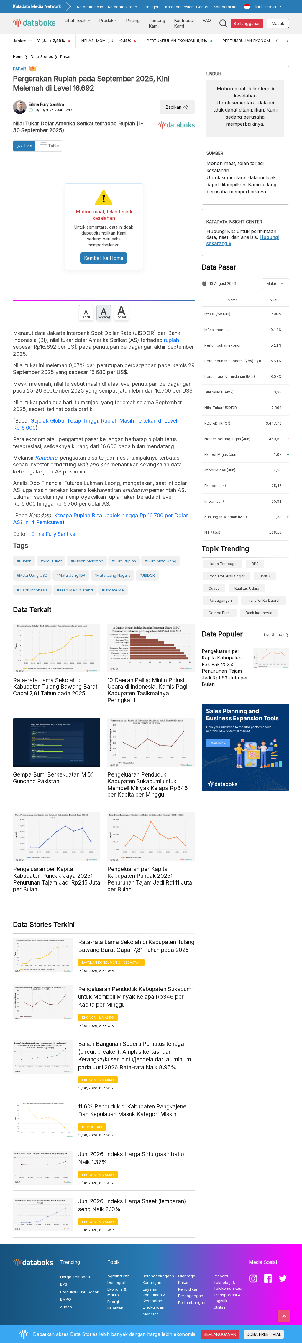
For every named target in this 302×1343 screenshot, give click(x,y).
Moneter (150, 1314)
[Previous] (276, 41)
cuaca (214, 588)
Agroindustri (118, 1276)
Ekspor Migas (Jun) (220, 454)
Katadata (46, 458)
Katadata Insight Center (187, 6)
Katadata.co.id (90, 6)
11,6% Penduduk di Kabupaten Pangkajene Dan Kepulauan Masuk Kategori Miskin (132, 1110)
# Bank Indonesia (32, 590)
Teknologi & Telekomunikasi (228, 1285)
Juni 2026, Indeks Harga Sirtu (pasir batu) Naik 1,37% (131, 1158)
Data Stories (42, 56)
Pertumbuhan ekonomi (224, 345)
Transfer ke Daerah (263, 600)
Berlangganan (247, 23)
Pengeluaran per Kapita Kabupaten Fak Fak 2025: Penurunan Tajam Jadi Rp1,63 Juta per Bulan (225, 667)
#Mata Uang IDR (70, 575)
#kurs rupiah (124, 561)
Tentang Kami (157, 23)
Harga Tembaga (223, 563)
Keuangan (152, 1282)
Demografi (92, 1127)
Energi (113, 1301)
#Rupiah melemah (87, 561)
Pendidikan (188, 1289)
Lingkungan (153, 1307)
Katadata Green (122, 6)
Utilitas (220, 1307)
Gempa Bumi (220, 613)
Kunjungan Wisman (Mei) (225, 517)
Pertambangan (191, 1302)
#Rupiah (24, 561)
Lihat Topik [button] (76, 20)
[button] (263, 6)
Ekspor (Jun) (215, 485)
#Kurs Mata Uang (160, 561)
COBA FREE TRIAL (263, 1334)
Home (18, 56)
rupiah (171, 340)
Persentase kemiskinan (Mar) (229, 376)
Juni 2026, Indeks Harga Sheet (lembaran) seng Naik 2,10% (132, 1205)
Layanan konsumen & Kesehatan (111, 962)
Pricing (133, 20)
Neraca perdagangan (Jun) (227, 439)
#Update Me (113, 590)
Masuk (278, 23)
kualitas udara (246, 588)
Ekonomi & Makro (98, 1017)
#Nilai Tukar (51, 561)
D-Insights (151, 6)
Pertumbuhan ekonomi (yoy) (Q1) (232, 361)
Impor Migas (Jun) (219, 470)
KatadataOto (225, 6)
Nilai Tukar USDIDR (220, 407)
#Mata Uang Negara (112, 575)
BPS (255, 563)
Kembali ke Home (103, 258)
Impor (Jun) (214, 501)
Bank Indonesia (259, 613)
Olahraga (186, 1276)
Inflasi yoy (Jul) (217, 314)
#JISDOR (147, 575)
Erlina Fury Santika (46, 104)
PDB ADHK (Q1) (217, 423)
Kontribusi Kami (184, 23)
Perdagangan (220, 600)
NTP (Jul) (212, 532)
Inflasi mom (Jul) (218, 330)
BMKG (265, 576)
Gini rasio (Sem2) (219, 392)
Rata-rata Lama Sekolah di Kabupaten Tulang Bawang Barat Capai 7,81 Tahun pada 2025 (136, 946)
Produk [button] (106, 20)
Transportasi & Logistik (227, 1297)
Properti (221, 1276)
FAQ (207, 20)
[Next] (287, 41)
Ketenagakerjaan (158, 1276)
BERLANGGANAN (220, 1334)
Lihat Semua (273, 634)
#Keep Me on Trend (75, 590)
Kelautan (115, 1308)
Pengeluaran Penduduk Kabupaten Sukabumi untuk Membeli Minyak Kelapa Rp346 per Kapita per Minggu (135, 997)
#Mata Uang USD (32, 575)
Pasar (65, 56)
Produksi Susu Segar (226, 576)
